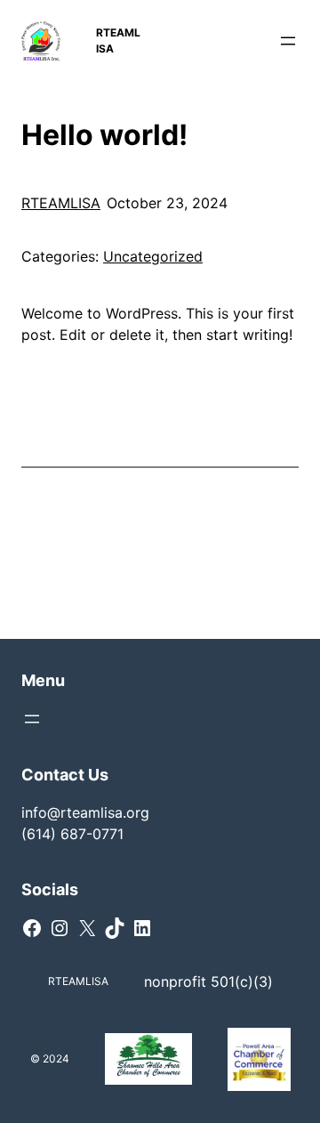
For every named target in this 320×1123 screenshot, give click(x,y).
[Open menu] (288, 41)
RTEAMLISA (60, 203)
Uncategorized (153, 256)
